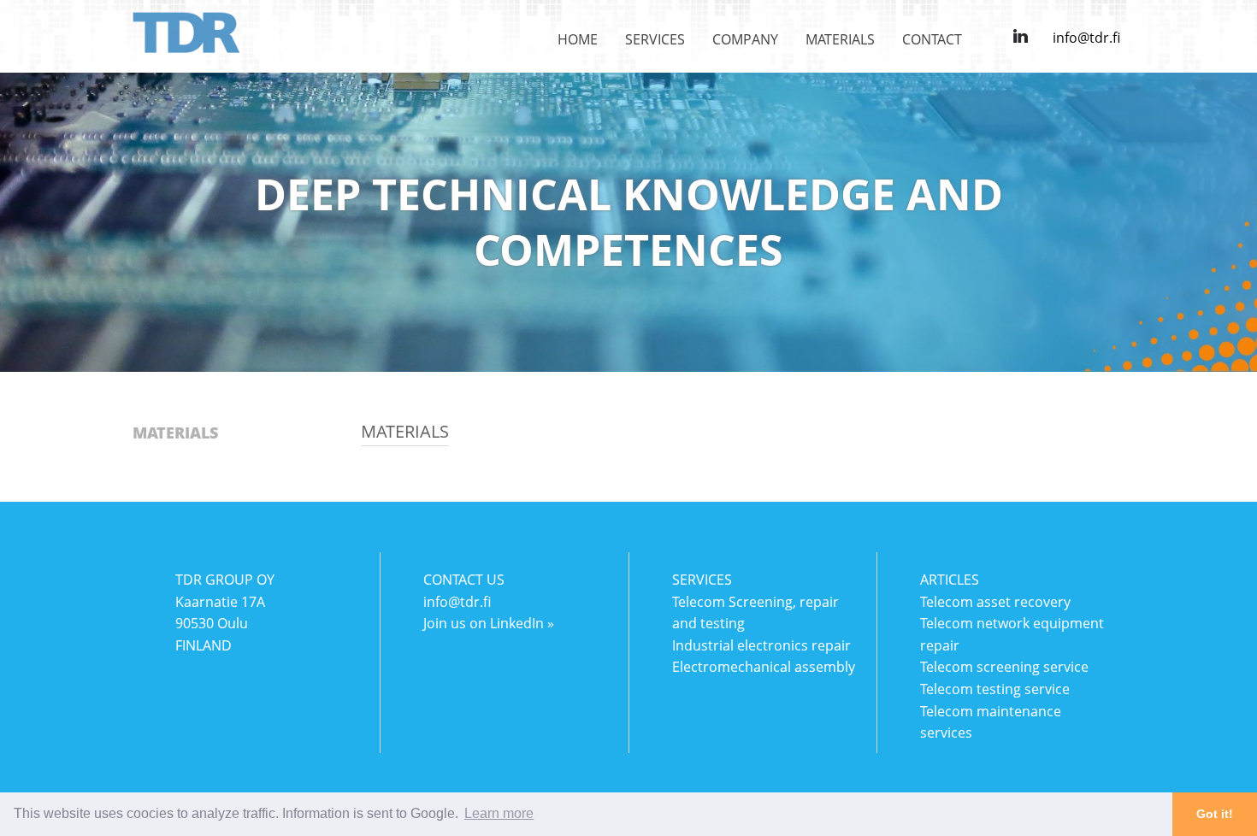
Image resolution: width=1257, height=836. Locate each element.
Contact (932, 39)
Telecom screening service (1004, 666)
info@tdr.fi (1086, 37)
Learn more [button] (499, 813)
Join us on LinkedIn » (488, 623)
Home (578, 39)
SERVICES (702, 579)
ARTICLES (949, 579)
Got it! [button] (1214, 814)
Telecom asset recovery (995, 601)
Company (745, 39)
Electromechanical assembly (763, 666)
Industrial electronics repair (761, 645)
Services (655, 39)
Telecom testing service (995, 689)
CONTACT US (464, 579)
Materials (840, 39)
